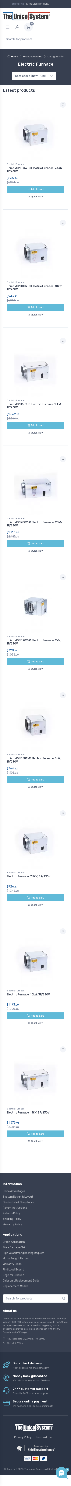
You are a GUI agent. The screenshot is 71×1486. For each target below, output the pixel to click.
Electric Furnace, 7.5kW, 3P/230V (28, 876)
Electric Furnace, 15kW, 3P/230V (28, 1112)
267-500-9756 (15, 1343)
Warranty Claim (12, 1264)
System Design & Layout (18, 1196)
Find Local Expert (13, 1269)
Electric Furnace (15, 164)
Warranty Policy (12, 1224)
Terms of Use (44, 1437)
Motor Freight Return (16, 1258)
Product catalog (32, 56)
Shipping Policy (12, 1218)
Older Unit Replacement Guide (21, 1280)
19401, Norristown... (37, 4)
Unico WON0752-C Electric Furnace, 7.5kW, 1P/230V (35, 170)
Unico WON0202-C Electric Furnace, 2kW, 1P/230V (34, 642)
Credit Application (14, 1242)
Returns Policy (12, 1213)
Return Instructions (15, 1207)
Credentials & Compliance (18, 1202)
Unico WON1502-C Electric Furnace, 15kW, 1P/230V (34, 406)
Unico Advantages (14, 1191)
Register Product (13, 1275)
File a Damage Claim (15, 1247)
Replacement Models (15, 1286)
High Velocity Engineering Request (23, 1253)
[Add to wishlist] (63, 105)
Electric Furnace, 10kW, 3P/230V (28, 994)
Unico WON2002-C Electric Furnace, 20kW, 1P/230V (35, 524)
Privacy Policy (22, 1437)
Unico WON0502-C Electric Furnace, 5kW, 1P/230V (34, 760)
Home (14, 56)
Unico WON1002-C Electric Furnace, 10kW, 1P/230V (34, 288)
